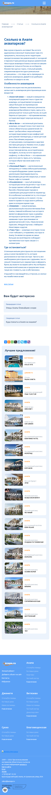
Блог (4, 769)
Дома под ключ (32, 712)
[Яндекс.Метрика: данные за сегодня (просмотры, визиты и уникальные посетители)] (10, 751)
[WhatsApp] (12, 342)
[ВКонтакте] (5, 342)
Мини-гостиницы (8, 705)
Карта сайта (6, 767)
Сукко (5, 727)
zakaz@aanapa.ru (8, 781)
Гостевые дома (32, 671)
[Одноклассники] (8, 342)
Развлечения (31, 682)
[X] (15, 342)
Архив (4, 772)
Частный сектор (32, 678)
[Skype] (22, 342)
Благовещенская (36, 727)
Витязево (32, 693)
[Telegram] (18, 342)
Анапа (30, 662)
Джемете (7, 693)
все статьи (8, 284)
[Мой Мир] (25, 342)
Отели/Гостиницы (33, 668)
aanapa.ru (23, 764)
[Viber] (28, 342)
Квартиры (30, 675)
